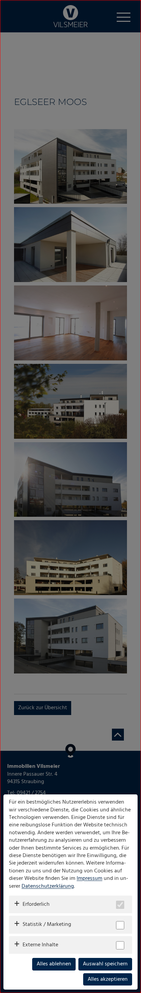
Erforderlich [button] (36, 904)
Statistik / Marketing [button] (47, 924)
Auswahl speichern (105, 964)
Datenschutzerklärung (48, 886)
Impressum (89, 878)
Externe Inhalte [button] (40, 945)
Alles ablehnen (54, 964)
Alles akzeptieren (108, 979)
